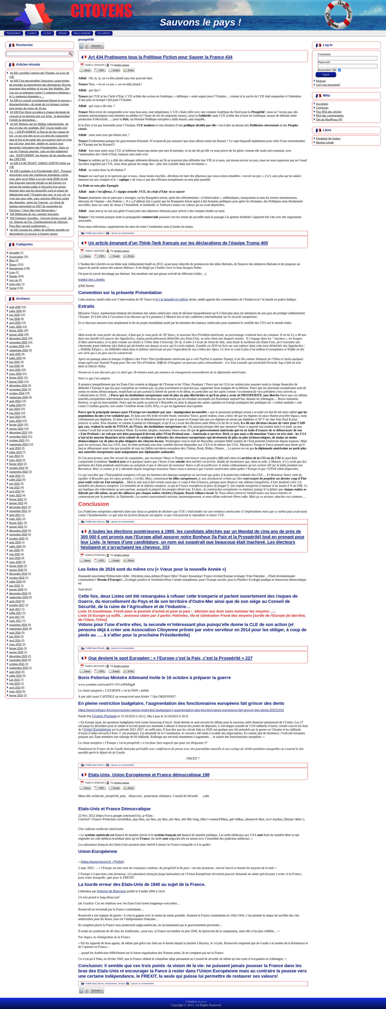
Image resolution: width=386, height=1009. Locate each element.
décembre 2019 (18, 573)
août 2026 (15, 307)
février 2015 (16, 695)
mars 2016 (15, 644)
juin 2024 (14, 409)
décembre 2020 (18, 530)
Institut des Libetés (91, 279)
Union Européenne (97, 729)
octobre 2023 (16, 440)
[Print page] (129, 72)
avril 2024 (15, 416)
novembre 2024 (18, 389)
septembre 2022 (18, 471)
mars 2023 (15, 460)
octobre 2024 (16, 393)
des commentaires (330, 115)
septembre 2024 (18, 397)
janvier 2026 (16, 334)
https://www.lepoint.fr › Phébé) (103, 862)
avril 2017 (15, 617)
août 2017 (15, 609)
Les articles (104, 33)
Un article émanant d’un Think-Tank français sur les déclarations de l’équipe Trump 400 (178, 242)
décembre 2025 (18, 338)
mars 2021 (15, 518)
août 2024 (15, 401)
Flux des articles (329, 111)
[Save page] (85, 72)
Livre (12, 272)
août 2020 (15, 542)
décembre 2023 (18, 432)
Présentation (14, 33)
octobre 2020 (16, 538)
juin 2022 (14, 483)
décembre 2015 (18, 656)
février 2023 (16, 463)
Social (12, 288)
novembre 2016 (18, 624)
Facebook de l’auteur (328, 138)
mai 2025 (14, 366)
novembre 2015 (18, 660)
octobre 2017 (16, 605)
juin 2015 (14, 679)
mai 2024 (14, 413)
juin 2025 (14, 361)
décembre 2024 (18, 385)
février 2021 (16, 522)
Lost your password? (328, 84)
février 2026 (16, 330)
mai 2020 (14, 554)
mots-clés (15, 284)
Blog (11, 260)
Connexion (322, 107)
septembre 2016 (18, 628)
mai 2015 (14, 683)
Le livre (47, 33)
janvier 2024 (16, 428)
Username (324, 54)
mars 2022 (15, 495)
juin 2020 (14, 550)
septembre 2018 (18, 597)
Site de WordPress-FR (329, 119)
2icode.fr (202, 1002)
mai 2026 (14, 318)
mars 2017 (15, 620)
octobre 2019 (16, 577)
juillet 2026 (15, 311)
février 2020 (16, 565)
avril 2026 (15, 322)
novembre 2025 (18, 342)
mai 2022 (14, 487)
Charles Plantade (104, 716)
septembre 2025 (18, 350)
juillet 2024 (15, 405)
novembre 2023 (18, 436)
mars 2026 (15, 326)
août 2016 (15, 632)
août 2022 (15, 475)
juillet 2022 (15, 479)
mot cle (13, 280)
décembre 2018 (18, 593)
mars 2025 (15, 373)
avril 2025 (15, 369)
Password (324, 62)
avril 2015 (15, 687)
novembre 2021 (18, 511)
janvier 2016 (16, 652)
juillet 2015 (15, 675)
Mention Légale (325, 142)
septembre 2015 (18, 667)
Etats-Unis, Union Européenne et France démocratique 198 (148, 774)
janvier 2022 (16, 503)
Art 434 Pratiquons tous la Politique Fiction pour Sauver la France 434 (160, 57)
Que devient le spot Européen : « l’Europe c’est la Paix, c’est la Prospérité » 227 (170, 658)
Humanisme (16, 268)
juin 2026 (14, 314)
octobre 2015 (16, 664)
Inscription (322, 103)
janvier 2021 (16, 526)
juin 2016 (14, 636)
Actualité (14, 252)
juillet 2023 (15, 452)
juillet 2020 (15, 546)
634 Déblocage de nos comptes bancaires (34, 214)
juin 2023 (14, 456)
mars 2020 (15, 562)
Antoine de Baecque (111, 891)
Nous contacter (82, 33)
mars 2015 (15, 691)
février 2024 (16, 424)
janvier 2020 (16, 569)
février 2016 (16, 648)
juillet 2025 (15, 358)
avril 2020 (15, 558)
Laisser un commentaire (122, 233)
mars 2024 (15, 420)
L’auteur (32, 33)
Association (16, 256)
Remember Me (327, 70)
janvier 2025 (16, 381)
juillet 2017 (15, 613)
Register (321, 80)
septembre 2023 (18, 444)
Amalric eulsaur (121, 65)
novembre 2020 (18, 534)
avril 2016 (15, 640)
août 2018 (15, 601)
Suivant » (97, 45)
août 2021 (15, 515)
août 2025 (15, 354)
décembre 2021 (18, 507)
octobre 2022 (16, 467)
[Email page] (114, 72)
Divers (13, 264)
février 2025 (16, 377)
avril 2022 (15, 491)
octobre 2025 (16, 346)
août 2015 (15, 671)
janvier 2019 (16, 589)
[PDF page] (100, 72)
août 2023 (15, 448)
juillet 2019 (15, 581)
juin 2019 (14, 585)
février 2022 (16, 499)
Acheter (63, 33)
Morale (13, 276)
